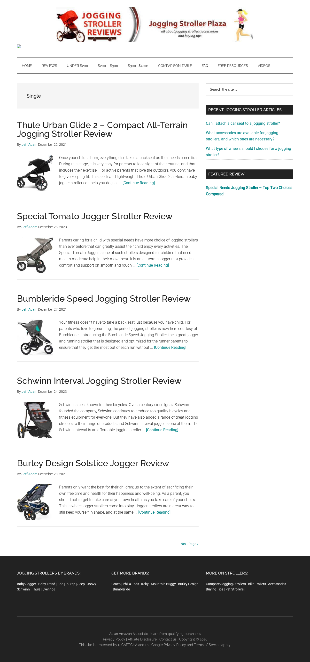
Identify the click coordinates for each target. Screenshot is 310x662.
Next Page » (190, 544)
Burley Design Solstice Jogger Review (93, 463)
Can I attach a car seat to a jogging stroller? (243, 123)
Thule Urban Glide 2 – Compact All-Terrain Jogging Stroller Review (102, 129)
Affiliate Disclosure (142, 639)
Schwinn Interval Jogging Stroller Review (99, 381)
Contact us (168, 639)
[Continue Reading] (139, 183)
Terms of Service (207, 645)
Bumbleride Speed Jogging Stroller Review (104, 298)
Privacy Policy (114, 639)
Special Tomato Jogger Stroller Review (95, 216)
